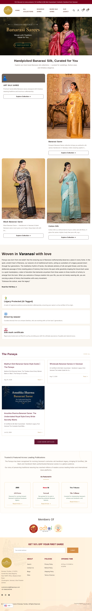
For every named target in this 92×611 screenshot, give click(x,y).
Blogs (28, 571)
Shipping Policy (49, 571)
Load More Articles (46, 442)
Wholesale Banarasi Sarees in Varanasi (66, 364)
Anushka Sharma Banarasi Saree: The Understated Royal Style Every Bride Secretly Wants (20, 416)
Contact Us (30, 568)
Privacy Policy (49, 564)
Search (29, 564)
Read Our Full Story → (9, 287)
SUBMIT (72, 550)
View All (86, 354)
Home (17, 10)
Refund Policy (49, 568)
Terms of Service (49, 575)
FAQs (28, 575)
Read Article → (17, 503)
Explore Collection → (23, 96)
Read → (40, 379)
